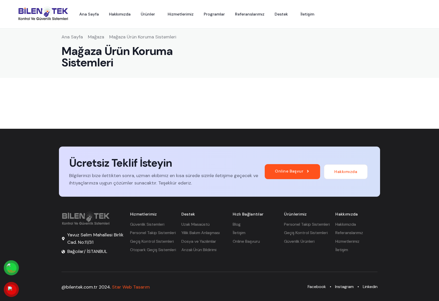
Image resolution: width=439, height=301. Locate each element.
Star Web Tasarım (131, 287)
